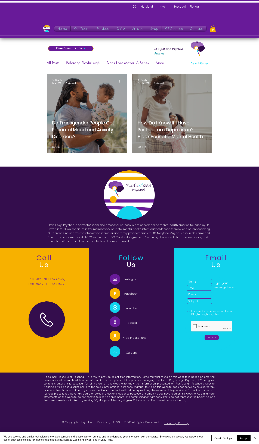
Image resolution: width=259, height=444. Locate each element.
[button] (213, 28)
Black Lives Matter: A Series (128, 63)
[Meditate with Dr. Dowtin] (115, 336)
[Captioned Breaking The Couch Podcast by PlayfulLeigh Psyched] (115, 307)
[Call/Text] (47, 319)
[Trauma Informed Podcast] (115, 321)
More (160, 63)
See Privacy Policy (103, 439)
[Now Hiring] (115, 351)
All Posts (53, 63)
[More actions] (121, 81)
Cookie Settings (223, 438)
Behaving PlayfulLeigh (83, 63)
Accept (244, 438)
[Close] (255, 438)
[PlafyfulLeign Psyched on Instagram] (115, 279)
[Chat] (115, 293)
